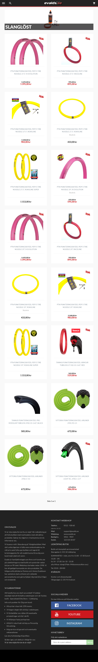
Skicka (89, 642)
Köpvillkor (25, 636)
